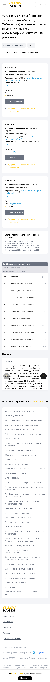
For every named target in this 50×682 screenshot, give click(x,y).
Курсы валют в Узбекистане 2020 (19, 450)
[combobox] (41, 4)
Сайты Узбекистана (13, 527)
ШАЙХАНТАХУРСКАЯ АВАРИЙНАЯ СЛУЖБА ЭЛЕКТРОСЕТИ (23, 325)
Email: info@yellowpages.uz (14, 647)
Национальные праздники (16, 473)
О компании (8, 621)
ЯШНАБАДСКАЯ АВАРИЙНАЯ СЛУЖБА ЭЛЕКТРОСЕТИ (23, 284)
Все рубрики (8, 616)
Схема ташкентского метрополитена (21, 573)
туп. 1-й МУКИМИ (16, 80)
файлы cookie (17, 673)
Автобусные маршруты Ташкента (19, 411)
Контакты (7, 627)
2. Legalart (10, 124)
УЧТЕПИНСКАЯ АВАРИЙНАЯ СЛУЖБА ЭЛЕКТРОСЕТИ (23, 311)
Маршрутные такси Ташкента (18, 459)
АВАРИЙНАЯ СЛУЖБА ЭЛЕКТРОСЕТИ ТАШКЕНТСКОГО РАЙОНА (23, 346)
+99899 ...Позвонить (14, 212)
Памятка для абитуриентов (17, 416)
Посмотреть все (37, 401)
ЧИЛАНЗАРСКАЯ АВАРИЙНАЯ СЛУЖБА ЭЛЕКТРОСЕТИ (23, 291)
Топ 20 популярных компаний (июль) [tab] (16, 264)
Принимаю (25, 678)
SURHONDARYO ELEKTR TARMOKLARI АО (23, 339)
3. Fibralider (10, 180)
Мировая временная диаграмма (19, 569)
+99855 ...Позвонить (14, 102)
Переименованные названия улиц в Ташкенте (25, 469)
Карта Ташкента (12, 439)
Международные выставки (16, 464)
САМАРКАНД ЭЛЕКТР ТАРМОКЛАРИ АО (23, 332)
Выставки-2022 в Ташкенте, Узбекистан (22, 429)
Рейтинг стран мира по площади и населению (25, 434)
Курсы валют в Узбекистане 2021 (19, 564)
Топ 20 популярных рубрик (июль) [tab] (15, 268)
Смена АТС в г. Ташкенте (15, 582)
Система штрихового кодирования (20, 578)
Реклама (6, 633)
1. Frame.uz (10, 67)
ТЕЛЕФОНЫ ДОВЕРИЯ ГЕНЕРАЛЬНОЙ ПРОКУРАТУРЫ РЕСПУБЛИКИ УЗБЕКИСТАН (23, 298)
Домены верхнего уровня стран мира (21, 425)
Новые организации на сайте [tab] (14, 271)
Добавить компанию (12, 638)
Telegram (39, 652)
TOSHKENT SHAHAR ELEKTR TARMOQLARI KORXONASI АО (23, 318)
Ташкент (29, 78)
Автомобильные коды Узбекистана (20, 545)
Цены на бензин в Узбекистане (18, 508)
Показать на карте (11, 85)
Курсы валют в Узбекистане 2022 (19, 517)
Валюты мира (10, 587)
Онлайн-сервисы (12, 478)
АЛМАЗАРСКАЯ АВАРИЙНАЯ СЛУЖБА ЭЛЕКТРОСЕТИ (23, 304)
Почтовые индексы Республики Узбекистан (24, 482)
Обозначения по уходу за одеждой (20, 455)
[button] (25, 109)
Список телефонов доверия (17, 513)
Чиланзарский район (34, 191)
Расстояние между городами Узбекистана (23, 420)
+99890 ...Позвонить (14, 158)
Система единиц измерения (17, 522)
